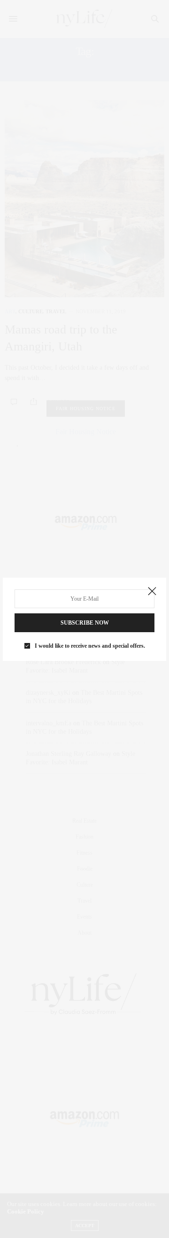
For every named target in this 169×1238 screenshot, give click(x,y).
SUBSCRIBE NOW (85, 622)
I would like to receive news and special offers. (90, 646)
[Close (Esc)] (152, 591)
